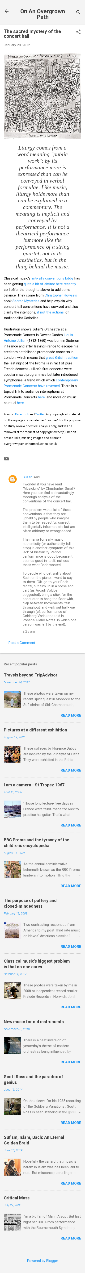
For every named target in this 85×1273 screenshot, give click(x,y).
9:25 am (29, 631)
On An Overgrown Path (42, 14)
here (41, 397)
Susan (27, 477)
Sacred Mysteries (26, 301)
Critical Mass (17, 1197)
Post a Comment (21, 643)
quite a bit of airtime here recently (50, 284)
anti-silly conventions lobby (52, 278)
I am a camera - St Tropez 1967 (34, 784)
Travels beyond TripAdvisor (30, 674)
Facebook (22, 414)
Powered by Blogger (42, 1261)
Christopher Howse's (61, 295)
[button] (78, 32)
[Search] (78, 13)
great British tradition (62, 357)
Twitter (39, 414)
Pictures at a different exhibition (35, 729)
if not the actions (50, 312)
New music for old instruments (34, 1021)
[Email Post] (6, 460)
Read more (71, 715)
